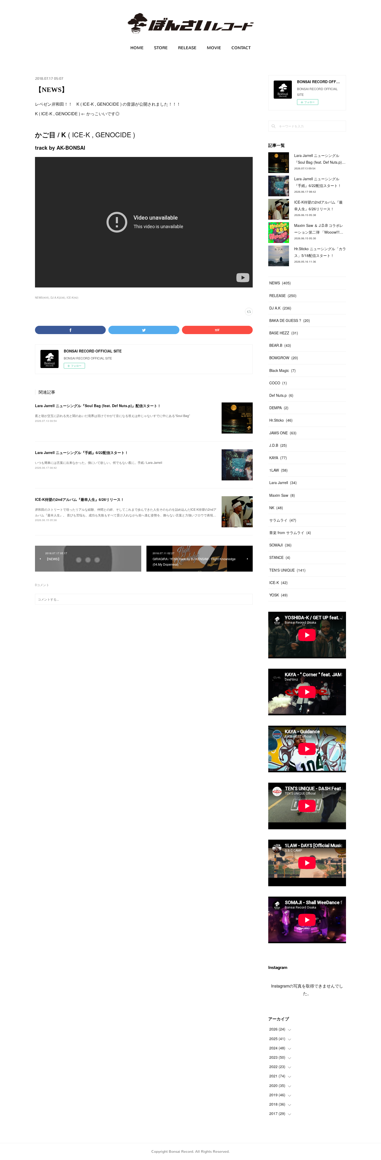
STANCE (279, 557)
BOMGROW (283, 357)
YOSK (278, 594)
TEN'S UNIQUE (287, 570)
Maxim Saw (282, 495)
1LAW (278, 470)
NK (276, 507)
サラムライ (282, 520)
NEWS (280, 282)
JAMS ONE (283, 432)
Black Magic (282, 370)
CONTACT (241, 48)
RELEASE (187, 48)
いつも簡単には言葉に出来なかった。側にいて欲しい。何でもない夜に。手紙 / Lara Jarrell (98, 462)
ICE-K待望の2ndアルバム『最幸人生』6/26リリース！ (79, 499)
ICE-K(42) (72, 297)
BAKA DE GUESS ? (289, 320)
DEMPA (278, 407)
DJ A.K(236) (58, 297)
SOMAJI (280, 544)
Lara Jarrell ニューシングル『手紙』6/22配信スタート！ (81, 452)
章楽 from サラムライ (290, 532)
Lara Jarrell (283, 482)
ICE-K (278, 582)
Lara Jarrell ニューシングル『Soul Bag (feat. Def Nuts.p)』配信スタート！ (98, 405)
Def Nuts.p (281, 395)
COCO (278, 382)
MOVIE (214, 48)
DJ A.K (280, 308)
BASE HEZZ (283, 332)
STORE (161, 48)
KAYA (278, 457)
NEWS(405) (42, 297)
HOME (137, 48)
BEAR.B (280, 345)
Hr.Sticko (281, 420)
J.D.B (278, 445)
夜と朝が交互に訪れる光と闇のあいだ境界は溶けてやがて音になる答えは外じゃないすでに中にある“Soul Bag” (112, 415)
